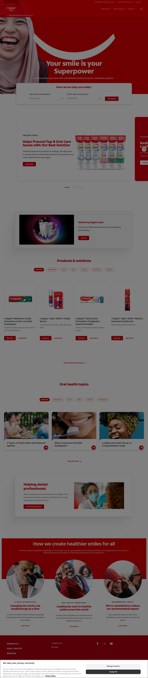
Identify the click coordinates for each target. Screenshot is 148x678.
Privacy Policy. (50, 676)
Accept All (113, 672)
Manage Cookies (113, 666)
